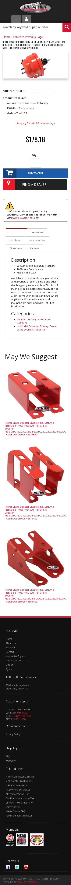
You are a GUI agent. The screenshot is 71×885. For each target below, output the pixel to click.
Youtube (26, 867)
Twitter (17, 867)
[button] (35, 27)
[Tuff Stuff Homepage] (35, 8)
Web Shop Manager (27, 881)
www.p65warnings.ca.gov (25, 217)
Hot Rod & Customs (27, 326)
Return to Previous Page (28, 37)
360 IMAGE (37, 232)
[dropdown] (16, 19)
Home (6, 37)
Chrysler (21, 319)
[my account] (26, 19)
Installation (15, 240)
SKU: (6, 91)
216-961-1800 (19, 712)
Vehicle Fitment (37, 240)
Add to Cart (35, 173)
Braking (32, 319)
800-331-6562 (23, 716)
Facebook (8, 867)
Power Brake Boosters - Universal (37, 328)
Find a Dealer (34, 184)
